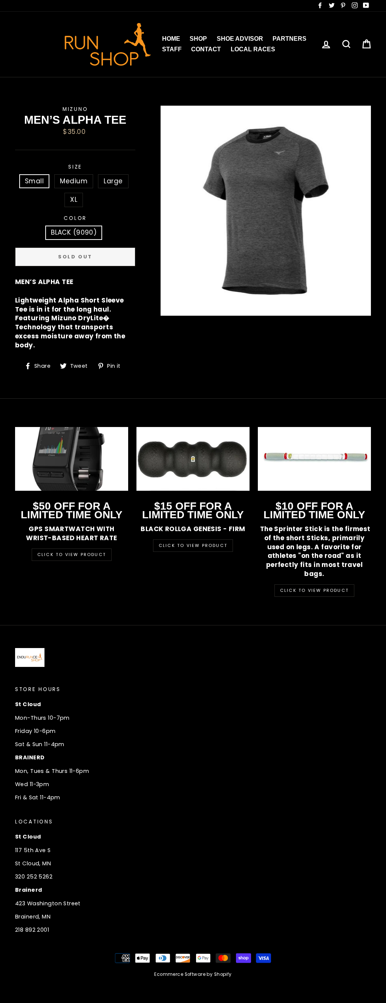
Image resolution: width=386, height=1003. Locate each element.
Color (75, 218)
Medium (73, 181)
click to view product (314, 590)
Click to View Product (71, 554)
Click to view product (193, 545)
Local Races (253, 49)
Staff (172, 49)
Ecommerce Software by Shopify (192, 974)
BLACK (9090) (73, 232)
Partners (289, 38)
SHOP (198, 38)
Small (34, 181)
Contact (206, 49)
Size (75, 166)
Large (113, 181)
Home (171, 38)
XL (73, 199)
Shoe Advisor (240, 38)
